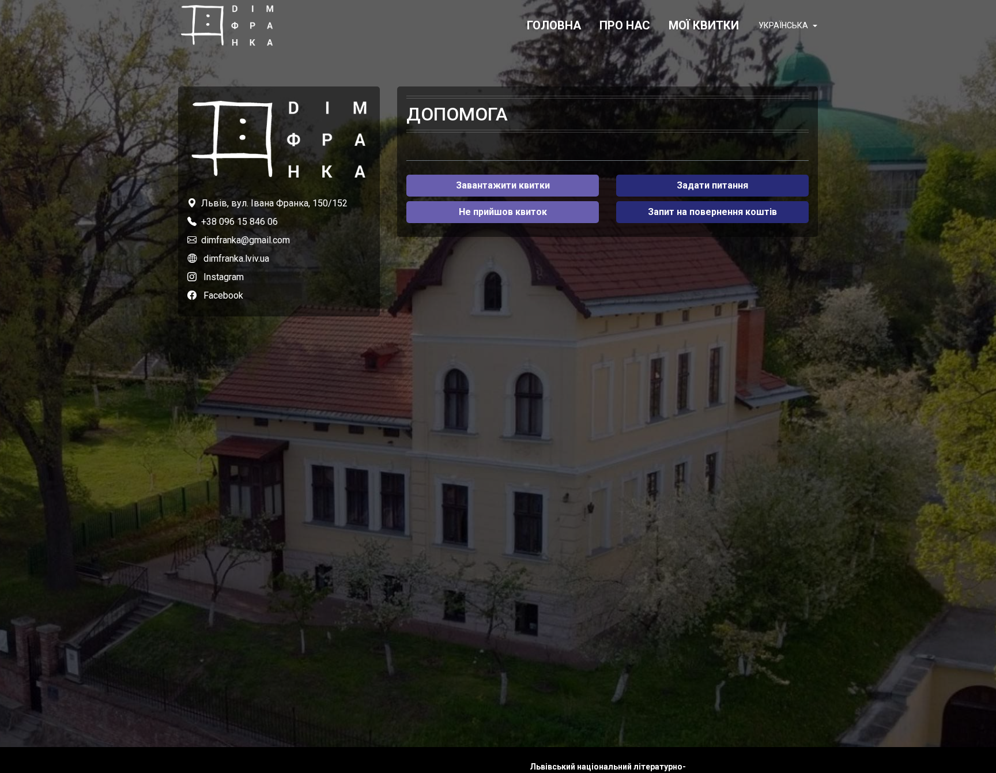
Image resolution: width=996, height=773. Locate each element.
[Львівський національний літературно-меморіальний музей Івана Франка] (227, 25)
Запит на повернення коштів (712, 211)
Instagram (223, 277)
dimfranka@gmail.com (245, 240)
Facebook (223, 295)
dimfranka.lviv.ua (236, 258)
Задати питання (712, 185)
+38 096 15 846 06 (239, 221)
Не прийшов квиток (503, 211)
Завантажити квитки (503, 185)
